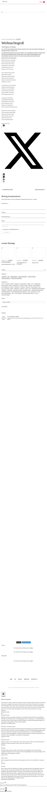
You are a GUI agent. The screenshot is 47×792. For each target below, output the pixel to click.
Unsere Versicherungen (16, 278)
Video (37, 293)
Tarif (29, 288)
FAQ (15, 679)
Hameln (25, 285)
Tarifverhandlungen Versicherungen (19, 291)
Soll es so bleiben (5, 288)
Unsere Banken (14, 276)
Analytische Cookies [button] (5, 736)
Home (11, 679)
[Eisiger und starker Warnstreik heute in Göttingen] (41, 546)
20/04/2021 (19, 260)
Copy (2, 788)
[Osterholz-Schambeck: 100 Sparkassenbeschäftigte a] (6, 500)
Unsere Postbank (31, 276)
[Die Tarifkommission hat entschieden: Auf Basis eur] (6, 590)
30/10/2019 (3, 260)
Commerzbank (37, 283)
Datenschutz (34, 679)
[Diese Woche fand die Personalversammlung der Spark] (41, 438)
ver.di (39, 291)
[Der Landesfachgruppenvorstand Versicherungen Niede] (29, 443)
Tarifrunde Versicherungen (37, 290)
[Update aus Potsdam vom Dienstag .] (29, 542)
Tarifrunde (3, 290)
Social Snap (9, 791)
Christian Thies (10, 39)
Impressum (26, 679)
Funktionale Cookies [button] (5, 712)
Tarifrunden (9, 290)
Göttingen (21, 285)
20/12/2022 (3, 39)
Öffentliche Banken (5, 294)
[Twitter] (23, 172)
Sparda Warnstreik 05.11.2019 (8, 264)
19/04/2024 (34, 260)
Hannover (30, 285)
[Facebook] (4, 126)
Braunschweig (23, 283)
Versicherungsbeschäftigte (29, 293)
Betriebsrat (16, 283)
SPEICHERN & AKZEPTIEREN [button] (8, 779)
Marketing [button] (3, 744)
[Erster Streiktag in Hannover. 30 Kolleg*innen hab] (41, 328)
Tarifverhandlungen (5, 291)
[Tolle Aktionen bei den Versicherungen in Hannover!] (29, 332)
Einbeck (10, 285)
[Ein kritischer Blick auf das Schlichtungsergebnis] (6, 443)
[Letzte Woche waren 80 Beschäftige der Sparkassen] (18, 551)
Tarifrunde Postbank (17, 290)
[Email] (4, 177)
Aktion (2, 283)
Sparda (11, 288)
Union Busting (34, 291)
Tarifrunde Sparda (27, 290)
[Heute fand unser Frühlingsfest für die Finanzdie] (6, 467)
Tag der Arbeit (35, 262)
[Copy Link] (4, 182)
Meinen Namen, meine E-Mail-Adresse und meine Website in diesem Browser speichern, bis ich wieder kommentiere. (23, 226)
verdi (13, 293)
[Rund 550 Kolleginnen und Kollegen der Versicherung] (18, 335)
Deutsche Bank (4, 285)
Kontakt (20, 679)
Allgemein (18, 39)
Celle (32, 283)
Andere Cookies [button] (4, 754)
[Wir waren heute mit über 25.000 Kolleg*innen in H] (18, 469)
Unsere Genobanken (6, 262)
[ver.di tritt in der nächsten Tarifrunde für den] (18, 512)
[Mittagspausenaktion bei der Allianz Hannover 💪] (18, 442)
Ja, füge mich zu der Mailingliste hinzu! (11, 229)
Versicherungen (18, 293)
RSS (6, 655)
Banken (11, 283)
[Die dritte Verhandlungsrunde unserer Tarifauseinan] (6, 374)
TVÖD (29, 291)
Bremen (28, 283)
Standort (22, 288)
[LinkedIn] (4, 175)
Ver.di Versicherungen (6, 293)
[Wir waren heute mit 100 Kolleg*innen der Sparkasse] (41, 494)
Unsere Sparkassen (6, 278)
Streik (26, 288)
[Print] (4, 179)
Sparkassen (16, 288)
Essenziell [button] (3, 763)
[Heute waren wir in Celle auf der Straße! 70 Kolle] (29, 497)
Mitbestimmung (36, 285)
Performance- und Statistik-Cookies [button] (8, 723)
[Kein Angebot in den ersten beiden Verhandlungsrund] (29, 471)
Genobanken (15, 285)
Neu (8, 276)
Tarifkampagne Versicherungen (38, 288)
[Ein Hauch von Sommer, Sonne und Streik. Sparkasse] (41, 470)
